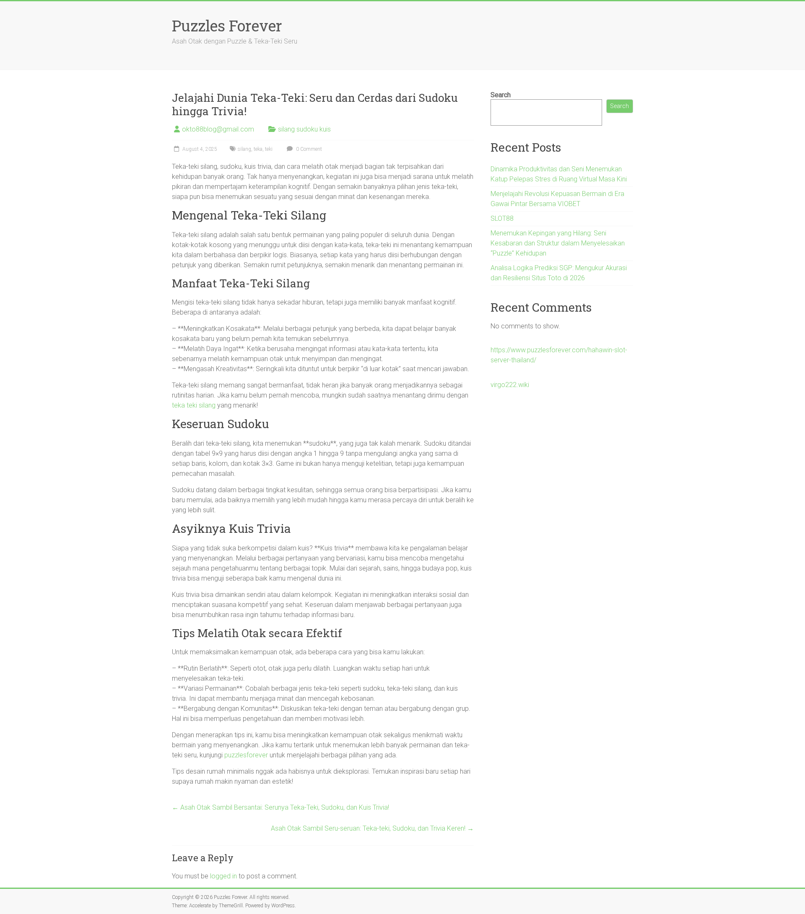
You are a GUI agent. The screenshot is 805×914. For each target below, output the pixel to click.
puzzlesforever (246, 755)
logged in (223, 876)
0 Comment (308, 149)
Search (501, 95)
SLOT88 (502, 218)
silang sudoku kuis (304, 129)
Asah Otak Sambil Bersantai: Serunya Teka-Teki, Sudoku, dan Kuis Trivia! (280, 807)
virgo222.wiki (510, 385)
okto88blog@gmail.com (218, 129)
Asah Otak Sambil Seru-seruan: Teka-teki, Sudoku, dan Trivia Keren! (372, 828)
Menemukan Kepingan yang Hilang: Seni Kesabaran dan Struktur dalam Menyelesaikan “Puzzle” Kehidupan (558, 243)
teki (269, 149)
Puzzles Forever (227, 25)
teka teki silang (194, 405)
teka (258, 149)
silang (244, 149)
